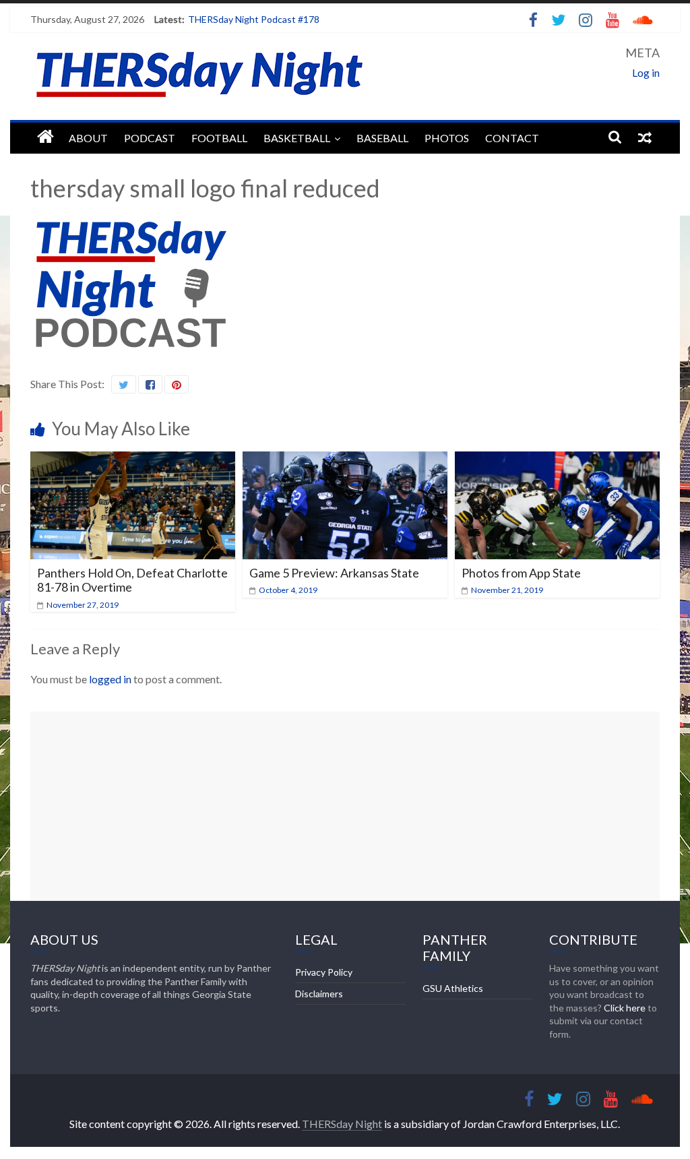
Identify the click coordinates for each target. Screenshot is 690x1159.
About (88, 137)
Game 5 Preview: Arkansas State (334, 572)
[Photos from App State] (557, 459)
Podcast (149, 137)
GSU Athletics (452, 988)
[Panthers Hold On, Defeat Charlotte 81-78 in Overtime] (132, 459)
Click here (625, 1007)
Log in (646, 72)
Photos (447, 137)
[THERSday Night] (45, 137)
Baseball (382, 137)
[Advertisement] (345, 806)
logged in (110, 678)
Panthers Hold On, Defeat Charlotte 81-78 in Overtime (132, 580)
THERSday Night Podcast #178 (253, 19)
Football (219, 137)
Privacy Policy (323, 972)
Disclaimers (319, 993)
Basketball (296, 137)
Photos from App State (521, 572)
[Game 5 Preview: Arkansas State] (345, 459)
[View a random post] (645, 137)
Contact (512, 137)
